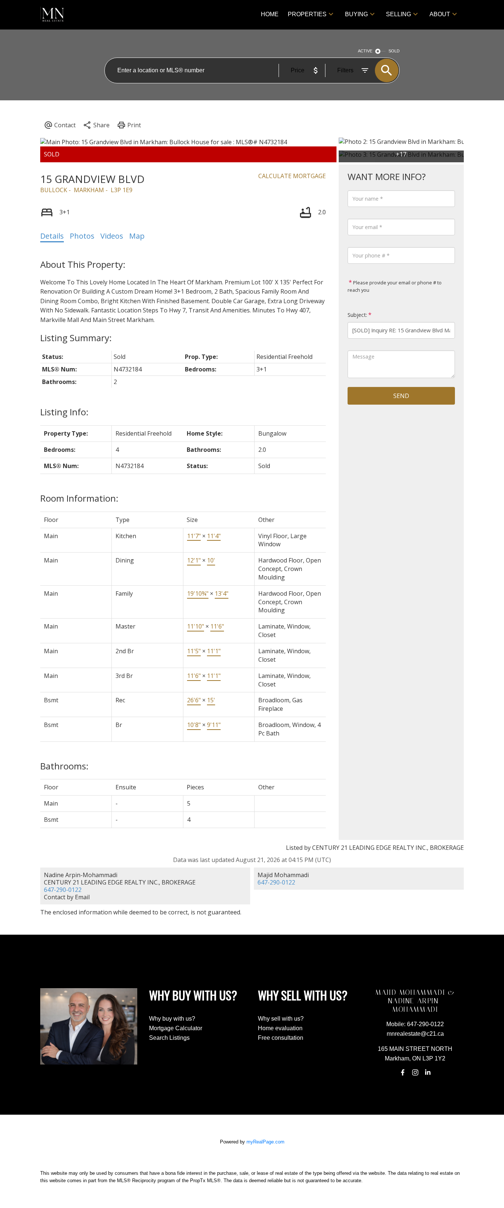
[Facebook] (402, 1072)
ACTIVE (365, 51)
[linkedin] (428, 1072)
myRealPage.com (265, 1142)
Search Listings (169, 1038)
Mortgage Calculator (175, 1028)
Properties (307, 14)
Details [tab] (52, 236)
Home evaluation (280, 1028)
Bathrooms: (64, 766)
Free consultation (280, 1038)
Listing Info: (64, 412)
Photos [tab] (82, 236)
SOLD (394, 51)
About (439, 14)
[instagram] (415, 1072)
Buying (356, 14)
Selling (398, 14)
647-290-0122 (63, 890)
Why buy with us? (172, 1018)
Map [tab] (137, 236)
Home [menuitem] (270, 14)
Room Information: (79, 498)
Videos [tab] (111, 236)
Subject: (357, 314)
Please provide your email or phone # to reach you (395, 286)
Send (401, 396)
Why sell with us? (281, 1018)
